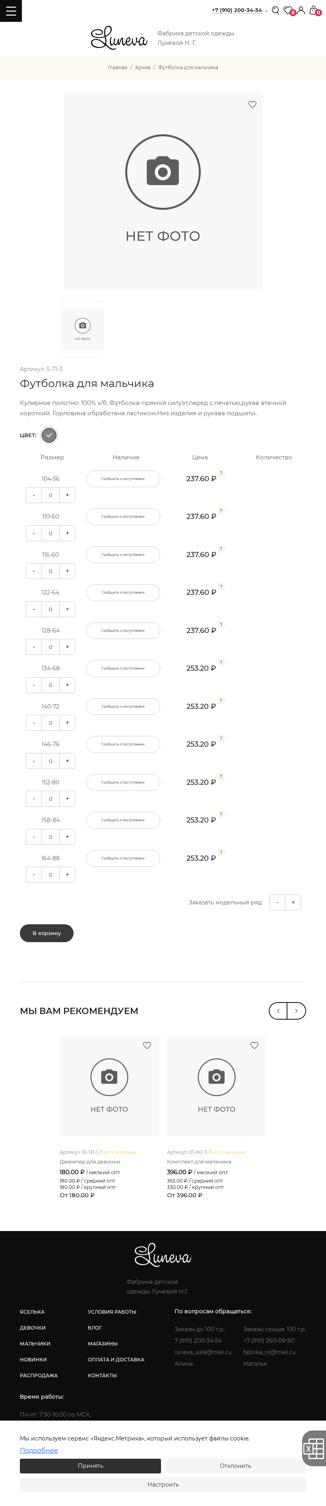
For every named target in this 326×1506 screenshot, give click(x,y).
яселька (32, 1312)
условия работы (112, 1312)
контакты (102, 1375)
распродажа (39, 1375)
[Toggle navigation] (11, 11)
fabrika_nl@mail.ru (269, 1352)
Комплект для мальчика (199, 1161)
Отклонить (235, 1465)
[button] (301, 10)
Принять (90, 1465)
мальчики (35, 1344)
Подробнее (39, 1450)
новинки (33, 1360)
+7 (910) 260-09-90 (269, 1340)
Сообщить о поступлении (123, 479)
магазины (103, 1344)
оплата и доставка (116, 1360)
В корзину (47, 933)
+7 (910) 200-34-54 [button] (237, 10)
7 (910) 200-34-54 (198, 1340)
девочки (33, 1328)
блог (95, 1328)
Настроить (163, 1484)
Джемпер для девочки (90, 1161)
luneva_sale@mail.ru (203, 1352)
